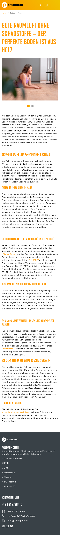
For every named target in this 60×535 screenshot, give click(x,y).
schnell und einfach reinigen (15, 412)
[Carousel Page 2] (32, 106)
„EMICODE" (33, 260)
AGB (6, 468)
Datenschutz (10, 482)
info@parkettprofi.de (18, 521)
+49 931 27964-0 (12, 505)
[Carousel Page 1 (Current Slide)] (28, 106)
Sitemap (8, 477)
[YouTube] (7, 526)
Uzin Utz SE (9, 486)
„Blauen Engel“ (9, 254)
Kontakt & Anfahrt (13, 459)
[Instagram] (3, 526)
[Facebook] (11, 526)
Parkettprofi (7, 349)
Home (4, 13)
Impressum (9, 473)
